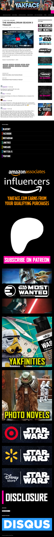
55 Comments (17, 27)
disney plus (17, 64)
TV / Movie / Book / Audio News (8, 20)
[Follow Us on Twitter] (7, 151)
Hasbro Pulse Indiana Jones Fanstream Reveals (12, 74)
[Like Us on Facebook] (7, 133)
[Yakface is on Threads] (7, 147)
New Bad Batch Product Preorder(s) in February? (12, 79)
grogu (27, 64)
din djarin (12, 64)
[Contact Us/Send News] (45, 29)
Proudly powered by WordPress (7, 535)
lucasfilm (5, 66)
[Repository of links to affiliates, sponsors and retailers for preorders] (7, 142)
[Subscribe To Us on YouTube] (7, 156)
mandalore (11, 66)
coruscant (5, 64)
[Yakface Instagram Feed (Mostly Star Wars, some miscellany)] (7, 138)
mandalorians (18, 66)
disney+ (23, 64)
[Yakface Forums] (45, 25)
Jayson (11, 27)
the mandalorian (6, 67)
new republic (25, 66)
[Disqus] (18, 101)
